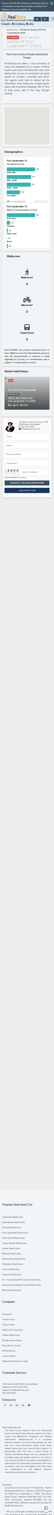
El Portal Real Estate (11, 1227)
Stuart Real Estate (10, 1269)
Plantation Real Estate (12, 1264)
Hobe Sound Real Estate (13, 1238)
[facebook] (5, 1405)
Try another (21, 477)
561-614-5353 (27, 426)
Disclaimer (7, 1314)
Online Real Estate (11, 1335)
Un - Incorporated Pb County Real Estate (21, 1279)
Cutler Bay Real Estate (12, 1217)
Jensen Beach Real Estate (14, 1243)
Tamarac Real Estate (11, 1274)
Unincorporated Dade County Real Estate (21, 1285)
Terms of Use (8, 1319)
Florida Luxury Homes (12, 1340)
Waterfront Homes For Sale (15, 1361)
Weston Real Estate (11, 1290)
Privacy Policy (8, 1324)
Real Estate (12, 29)
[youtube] (29, 1405)
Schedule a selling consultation (27, 483)
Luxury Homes (9, 1356)
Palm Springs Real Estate (13, 1258)
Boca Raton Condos (11, 1345)
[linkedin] (23, 1405)
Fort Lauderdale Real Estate (15, 1232)
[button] (30, 9)
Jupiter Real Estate (11, 1248)
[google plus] (17, 1405)
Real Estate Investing (12, 1329)
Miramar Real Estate (11, 1253)
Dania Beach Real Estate (13, 1222)
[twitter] (11, 1405)
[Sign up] (30, 9)
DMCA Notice (8, 1350)
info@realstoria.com (30, 429)
